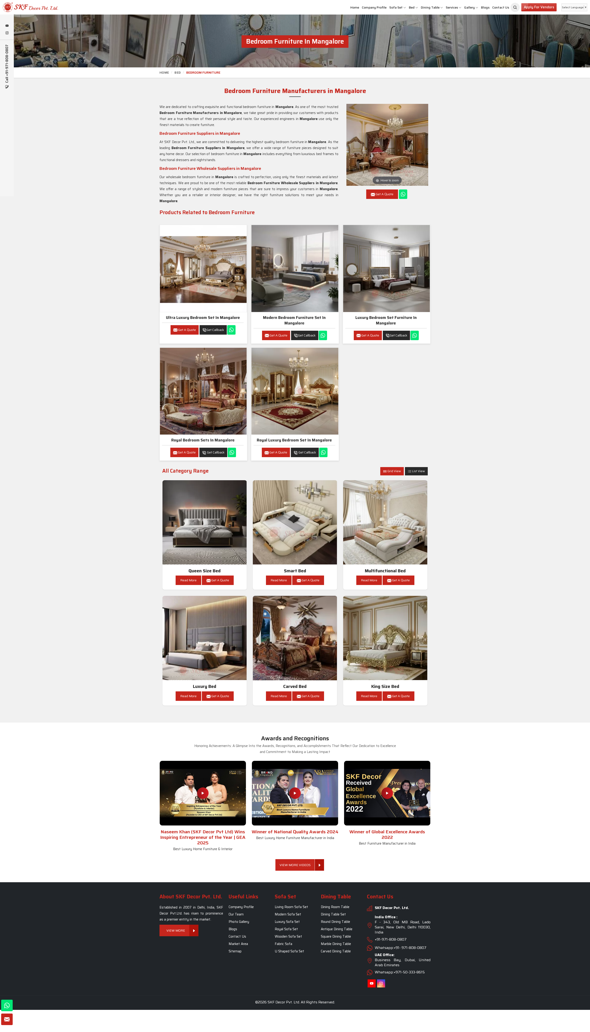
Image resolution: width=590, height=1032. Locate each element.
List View (418, 471)
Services (452, 7)
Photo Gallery (239, 921)
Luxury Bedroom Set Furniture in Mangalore (386, 320)
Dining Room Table (335, 906)
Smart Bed (295, 570)
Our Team (236, 914)
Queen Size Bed (205, 570)
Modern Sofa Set (288, 914)
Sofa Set (396, 7)
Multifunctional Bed (385, 570)
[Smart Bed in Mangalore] (295, 522)
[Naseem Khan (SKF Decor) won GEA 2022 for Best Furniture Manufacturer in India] (387, 793)
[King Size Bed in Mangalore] (385, 638)
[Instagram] (7, 33)
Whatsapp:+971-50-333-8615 (400, 972)
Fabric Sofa (283, 943)
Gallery (469, 7)
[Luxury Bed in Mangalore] (204, 638)
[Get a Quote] (7, 1019)
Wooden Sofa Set (288, 936)
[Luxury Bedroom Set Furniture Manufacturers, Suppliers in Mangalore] (386, 268)
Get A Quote (186, 329)
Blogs (485, 7)
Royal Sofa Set (286, 929)
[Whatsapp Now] (403, 194)
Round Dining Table (335, 921)
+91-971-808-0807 (391, 939)
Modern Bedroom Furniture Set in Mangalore (294, 320)
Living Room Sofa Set (291, 906)
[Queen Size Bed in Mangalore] (204, 522)
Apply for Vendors (539, 7)
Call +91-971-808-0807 (7, 64)
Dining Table (430, 7)
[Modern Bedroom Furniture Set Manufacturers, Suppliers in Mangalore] (294, 268)
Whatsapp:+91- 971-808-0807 (400, 948)
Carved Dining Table (336, 951)
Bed (412, 7)
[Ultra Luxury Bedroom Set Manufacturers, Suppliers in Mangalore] (203, 268)
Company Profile (374, 7)
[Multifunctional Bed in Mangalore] (385, 522)
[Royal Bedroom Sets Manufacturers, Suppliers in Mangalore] (203, 391)
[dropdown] (404, 7)
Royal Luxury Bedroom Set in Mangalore (294, 440)
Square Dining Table (336, 936)
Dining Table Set (333, 914)
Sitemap (235, 951)
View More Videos (295, 864)
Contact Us (500, 7)
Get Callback (215, 329)
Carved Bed (295, 686)
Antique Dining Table (336, 929)
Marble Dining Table (336, 943)
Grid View (394, 471)
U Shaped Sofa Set (289, 951)
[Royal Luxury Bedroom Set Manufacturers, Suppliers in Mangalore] (294, 391)
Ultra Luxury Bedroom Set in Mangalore (203, 317)
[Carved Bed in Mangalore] (295, 638)
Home (354, 7)
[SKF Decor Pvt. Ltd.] (49, 7)
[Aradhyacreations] (515, 7)
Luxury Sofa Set (287, 921)
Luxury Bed (204, 686)
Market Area (238, 943)
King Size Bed (385, 686)
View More (175, 930)
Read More (188, 580)
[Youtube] (7, 26)
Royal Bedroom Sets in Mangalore (203, 440)
